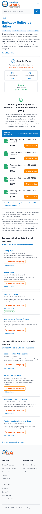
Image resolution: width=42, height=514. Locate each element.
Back (4, 18)
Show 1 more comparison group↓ (13, 442)
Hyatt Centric (9, 272)
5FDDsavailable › (9, 265)
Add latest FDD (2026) (16, 261)
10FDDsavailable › (9, 309)
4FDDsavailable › (9, 333)
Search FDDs (6, 472)
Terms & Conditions (8, 499)
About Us (5, 488)
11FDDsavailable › (9, 287)
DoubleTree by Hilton (12, 376)
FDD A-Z (5, 475)
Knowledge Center (29, 465)
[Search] (37, 11)
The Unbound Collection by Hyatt (17, 421)
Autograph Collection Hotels (15, 399)
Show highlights (8, 53)
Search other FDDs (10, 205)
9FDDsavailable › (9, 392)
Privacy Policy (6, 495)
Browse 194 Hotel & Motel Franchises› (17, 245)
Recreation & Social (19, 31)
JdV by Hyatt (9, 251)
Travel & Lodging (33, 31)
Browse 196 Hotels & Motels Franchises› (18, 348)
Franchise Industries (9, 468)
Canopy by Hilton (11, 294)
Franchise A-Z (6, 479)
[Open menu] (38, 4)
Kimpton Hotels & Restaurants (16, 354)
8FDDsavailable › (9, 414)
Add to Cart (32, 146)
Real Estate (6, 31)
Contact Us (5, 492)
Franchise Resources (30, 468)
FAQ (24, 472)
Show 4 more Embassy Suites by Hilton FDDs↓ (20, 203)
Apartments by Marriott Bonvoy (16, 319)
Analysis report (9, 311)
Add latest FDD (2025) (16, 305)
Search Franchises (8, 465)
